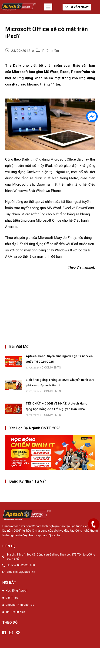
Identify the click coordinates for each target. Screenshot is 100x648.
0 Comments (51, 367)
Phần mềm (50, 51)
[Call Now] (94, 524)
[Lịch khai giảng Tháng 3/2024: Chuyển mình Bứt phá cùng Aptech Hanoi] (13, 385)
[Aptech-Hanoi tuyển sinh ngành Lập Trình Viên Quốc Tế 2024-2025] (13, 361)
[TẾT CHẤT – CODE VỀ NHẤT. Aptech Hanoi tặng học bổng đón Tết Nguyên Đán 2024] (13, 409)
